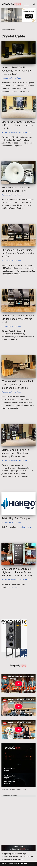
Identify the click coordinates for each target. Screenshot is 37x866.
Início (3, 30)
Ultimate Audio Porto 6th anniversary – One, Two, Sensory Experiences (15, 453)
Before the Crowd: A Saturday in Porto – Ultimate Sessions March (18, 125)
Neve (3, 864)
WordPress (22, 864)
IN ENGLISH (5, 132)
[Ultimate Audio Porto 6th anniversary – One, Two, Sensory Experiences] (18, 435)
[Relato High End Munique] (18, 503)
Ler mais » (26, 527)
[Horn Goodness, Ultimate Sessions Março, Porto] (18, 172)
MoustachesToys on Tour (11, 78)
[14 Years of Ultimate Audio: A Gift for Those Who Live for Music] (18, 300)
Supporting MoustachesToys (14, 854)
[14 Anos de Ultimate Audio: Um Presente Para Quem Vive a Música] (18, 235)
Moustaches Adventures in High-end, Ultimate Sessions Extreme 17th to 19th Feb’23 (17, 572)
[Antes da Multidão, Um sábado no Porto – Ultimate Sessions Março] (18, 52)
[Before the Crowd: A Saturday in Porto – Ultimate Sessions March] (18, 107)
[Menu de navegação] (26, 3)
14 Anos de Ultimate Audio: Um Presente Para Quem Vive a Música (18, 253)
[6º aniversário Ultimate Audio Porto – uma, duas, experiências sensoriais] (18, 366)
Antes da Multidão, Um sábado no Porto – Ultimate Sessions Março (16, 70)
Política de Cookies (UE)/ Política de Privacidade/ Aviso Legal (17, 858)
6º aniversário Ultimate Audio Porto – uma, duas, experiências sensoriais (17, 384)
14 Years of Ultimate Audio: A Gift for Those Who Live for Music (17, 319)
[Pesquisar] (34, 4)
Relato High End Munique (15, 518)
